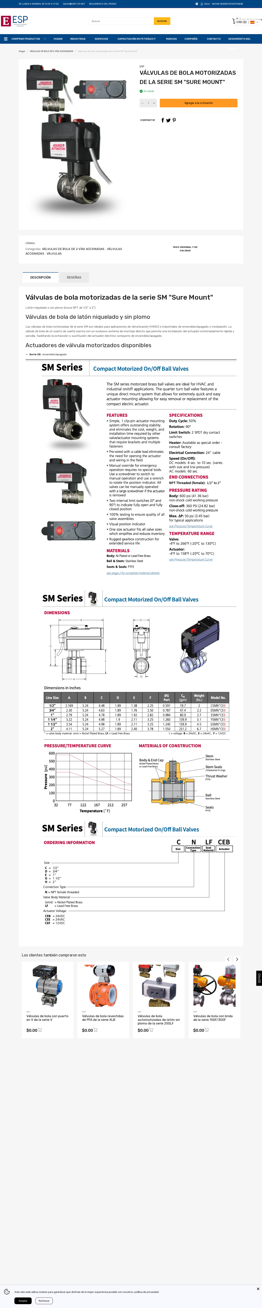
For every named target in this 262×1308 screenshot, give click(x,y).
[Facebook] (162, 120)
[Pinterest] (174, 120)
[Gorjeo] (168, 120)
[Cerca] (258, 1289)
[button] (247, 22)
